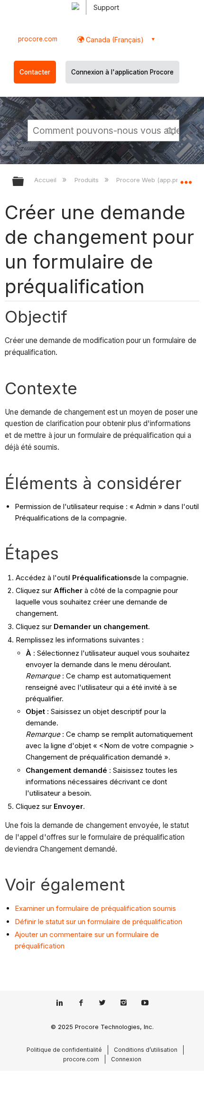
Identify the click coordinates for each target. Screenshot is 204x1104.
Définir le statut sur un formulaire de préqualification (98, 921)
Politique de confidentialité (64, 1049)
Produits (87, 180)
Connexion (126, 1059)
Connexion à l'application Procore (122, 72)
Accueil (46, 180)
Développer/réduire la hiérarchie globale (24, 182)
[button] (171, 130)
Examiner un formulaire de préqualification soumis (95, 908)
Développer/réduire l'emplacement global (186, 178)
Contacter (34, 72)
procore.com (37, 39)
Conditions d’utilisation (145, 1049)
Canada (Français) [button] (114, 40)
